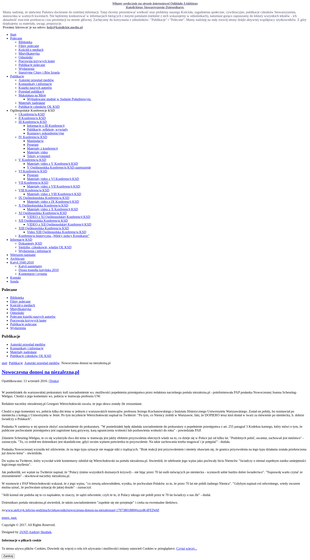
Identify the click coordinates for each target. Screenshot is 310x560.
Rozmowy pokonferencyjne (45, 133)
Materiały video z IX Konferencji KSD (53, 201)
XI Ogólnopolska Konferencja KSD (43, 213)
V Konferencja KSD (32, 160)
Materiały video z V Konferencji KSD (52, 163)
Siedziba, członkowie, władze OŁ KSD (45, 247)
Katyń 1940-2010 (22, 262)
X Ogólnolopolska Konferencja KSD (43, 205)
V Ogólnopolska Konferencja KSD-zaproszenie (59, 167)
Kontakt (15, 277)
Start (13, 34)
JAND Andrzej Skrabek (35, 532)
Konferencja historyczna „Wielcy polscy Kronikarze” (54, 236)
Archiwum (17, 258)
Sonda (14, 281)
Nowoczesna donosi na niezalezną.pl (40, 372)
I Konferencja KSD (32, 114)
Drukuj (54, 381)
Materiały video (37, 152)
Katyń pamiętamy (30, 266)
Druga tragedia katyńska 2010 (39, 270)
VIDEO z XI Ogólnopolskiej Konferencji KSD (58, 217)
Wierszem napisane (23, 255)
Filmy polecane (29, 46)
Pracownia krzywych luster (37, 61)
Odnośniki (25, 57)
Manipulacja (35, 141)
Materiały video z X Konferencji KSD (52, 209)
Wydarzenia (26, 68)
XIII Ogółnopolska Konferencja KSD (44, 228)
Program (32, 144)
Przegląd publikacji (31, 91)
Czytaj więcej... (186, 548)
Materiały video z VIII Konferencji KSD (54, 194)
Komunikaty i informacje (35, 84)
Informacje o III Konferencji (46, 125)
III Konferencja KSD (33, 122)
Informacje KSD (21, 239)
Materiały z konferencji (42, 148)
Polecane (16, 38)
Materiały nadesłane (32, 103)
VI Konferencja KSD (33, 171)
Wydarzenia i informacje (35, 251)
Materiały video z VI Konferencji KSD (53, 179)
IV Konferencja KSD (33, 137)
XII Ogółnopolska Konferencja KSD (43, 220)
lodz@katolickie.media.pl (65, 27)
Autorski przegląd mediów (36, 80)
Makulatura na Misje (32, 95)
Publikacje (17, 76)
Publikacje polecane (32, 65)
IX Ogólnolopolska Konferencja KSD (44, 198)
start (4, 363)
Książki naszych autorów (35, 87)
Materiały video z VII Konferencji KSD (53, 186)
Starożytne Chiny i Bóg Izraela (39, 72)
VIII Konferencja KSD (34, 190)
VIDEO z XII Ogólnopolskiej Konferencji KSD (59, 224)
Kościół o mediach (31, 49)
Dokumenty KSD (30, 243)
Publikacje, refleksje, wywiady (47, 129)
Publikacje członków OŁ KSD (39, 106)
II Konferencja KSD (32, 118)
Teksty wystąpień (38, 156)
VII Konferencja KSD (33, 182)
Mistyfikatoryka (29, 53)
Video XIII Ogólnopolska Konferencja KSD (56, 232)
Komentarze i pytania (33, 274)
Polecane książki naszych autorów (33, 316)
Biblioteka (25, 42)
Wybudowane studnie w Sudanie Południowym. (59, 99)
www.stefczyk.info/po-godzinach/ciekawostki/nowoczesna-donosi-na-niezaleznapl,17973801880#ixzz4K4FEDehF (82, 510)
